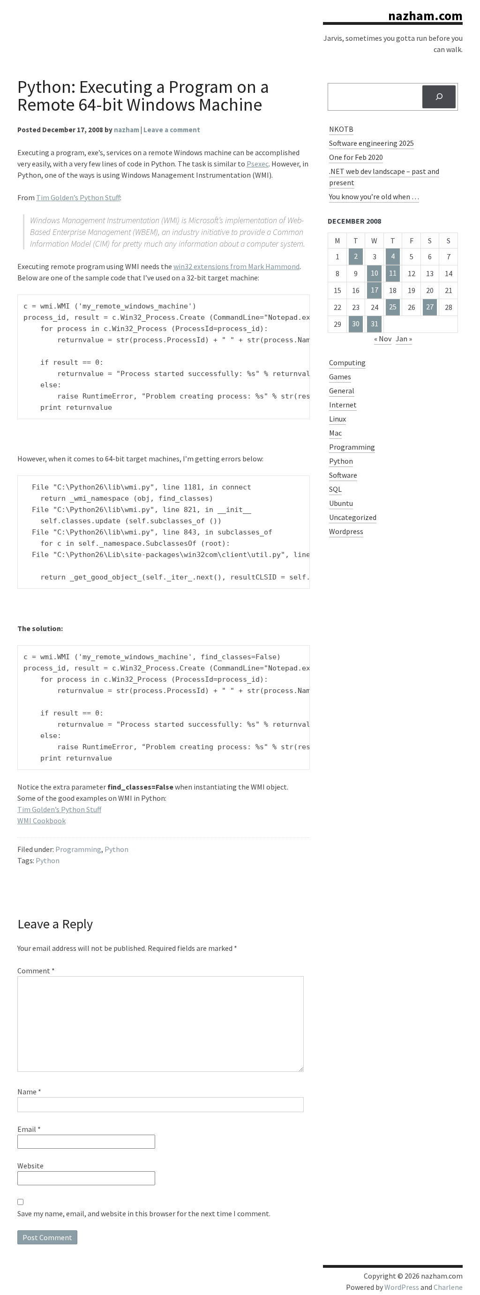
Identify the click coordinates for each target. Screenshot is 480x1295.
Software (343, 475)
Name (29, 1091)
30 (356, 323)
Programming (78, 849)
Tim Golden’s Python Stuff (78, 197)
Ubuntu (341, 503)
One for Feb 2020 (356, 157)
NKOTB (341, 129)
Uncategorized (352, 517)
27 (430, 306)
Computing (347, 362)
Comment (36, 970)
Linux (337, 418)
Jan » (404, 338)
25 (393, 306)
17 (374, 289)
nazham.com (425, 15)
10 (374, 273)
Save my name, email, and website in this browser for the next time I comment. (143, 1213)
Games (340, 376)
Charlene (448, 1287)
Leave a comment (171, 129)
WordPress (401, 1287)
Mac (335, 432)
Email (29, 1129)
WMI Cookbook (41, 820)
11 (393, 273)
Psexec (258, 163)
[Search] (439, 96)
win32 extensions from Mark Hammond (236, 266)
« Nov (382, 338)
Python (116, 849)
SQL (335, 489)
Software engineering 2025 (371, 143)
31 (374, 323)
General (341, 390)
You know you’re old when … (374, 196)
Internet (343, 404)
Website (30, 1165)
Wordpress (346, 531)
